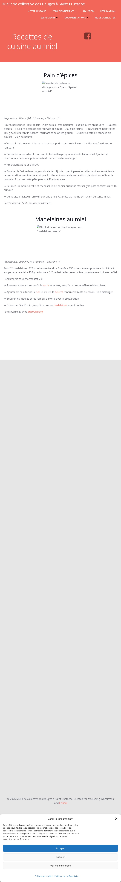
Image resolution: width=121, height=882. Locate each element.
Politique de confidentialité (66, 876)
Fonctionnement (63, 11)
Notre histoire (37, 11)
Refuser (60, 857)
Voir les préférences (60, 865)
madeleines (60, 305)
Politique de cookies (44, 876)
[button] (116, 818)
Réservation (107, 11)
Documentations (75, 17)
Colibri (63, 803)
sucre (46, 285)
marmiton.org (35, 311)
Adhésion (88, 11)
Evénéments (48, 17)
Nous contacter (105, 17)
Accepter (60, 848)
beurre (59, 292)
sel (38, 292)
